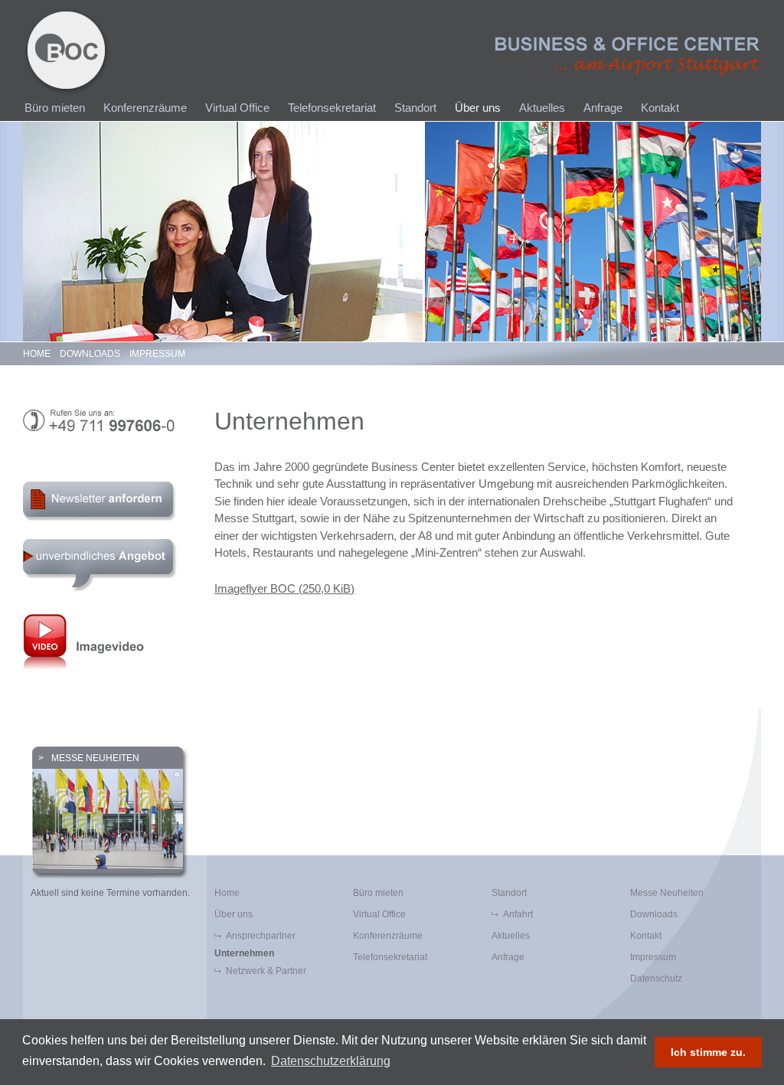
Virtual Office (237, 107)
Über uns (478, 107)
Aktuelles (542, 107)
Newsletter (102, 501)
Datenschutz (656, 978)
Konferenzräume (145, 107)
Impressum (157, 353)
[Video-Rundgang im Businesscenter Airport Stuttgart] (107, 641)
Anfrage (602, 107)
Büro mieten (54, 107)
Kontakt (660, 107)
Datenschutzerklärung (330, 1060)
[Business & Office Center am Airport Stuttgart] (628, 56)
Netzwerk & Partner (266, 971)
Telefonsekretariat (332, 107)
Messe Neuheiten (95, 758)
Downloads (90, 353)
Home (37, 353)
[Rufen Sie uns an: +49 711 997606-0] (107, 421)
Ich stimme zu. (708, 1052)
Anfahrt (518, 914)
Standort (415, 107)
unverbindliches (100, 565)
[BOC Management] (67, 52)
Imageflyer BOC (284, 588)
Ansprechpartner (261, 935)
